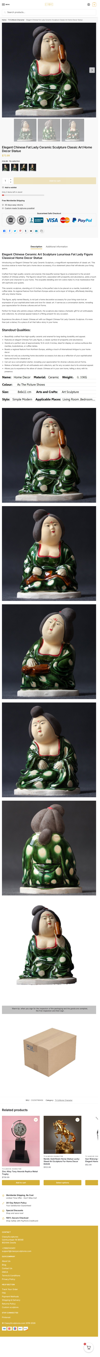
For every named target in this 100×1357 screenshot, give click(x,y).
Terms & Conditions (11, 1275)
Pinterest (6, 1317)
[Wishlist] (36, 1120)
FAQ (4, 1293)
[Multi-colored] (23, 167)
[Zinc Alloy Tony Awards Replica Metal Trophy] (21, 1141)
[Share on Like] (4, 231)
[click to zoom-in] (49, 70)
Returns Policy (8, 1303)
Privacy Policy (8, 1279)
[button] (10, 179)
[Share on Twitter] (15, 231)
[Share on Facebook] (9, 231)
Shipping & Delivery (11, 1300)
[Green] (32, 167)
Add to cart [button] (21, 1182)
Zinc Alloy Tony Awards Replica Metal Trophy (20, 1172)
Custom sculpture (10, 1307)
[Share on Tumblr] (25, 231)
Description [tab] (36, 246)
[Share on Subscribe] (36, 231)
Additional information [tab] (57, 246)
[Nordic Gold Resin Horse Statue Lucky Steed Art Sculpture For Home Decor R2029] (62, 1135)
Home (4, 20)
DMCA (5, 1272)
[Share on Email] (31, 231)
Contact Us (7, 1268)
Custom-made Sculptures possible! (20, 208)
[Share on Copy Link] (41, 231)
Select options (62, 1182)
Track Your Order (10, 1289)
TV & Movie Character (16, 20)
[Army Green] (6, 167)
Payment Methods (10, 1296)
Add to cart (55, 180)
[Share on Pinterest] (20, 231)
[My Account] (88, 4)
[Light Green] (15, 167)
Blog (4, 1265)
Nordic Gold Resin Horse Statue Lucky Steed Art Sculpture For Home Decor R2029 (61, 1161)
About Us (6, 1261)
